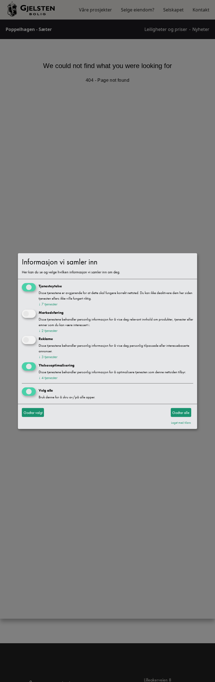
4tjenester (48, 377)
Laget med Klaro (181, 423)
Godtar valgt (33, 412)
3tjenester (48, 356)
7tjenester (48, 304)
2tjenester (48, 330)
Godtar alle (181, 412)
